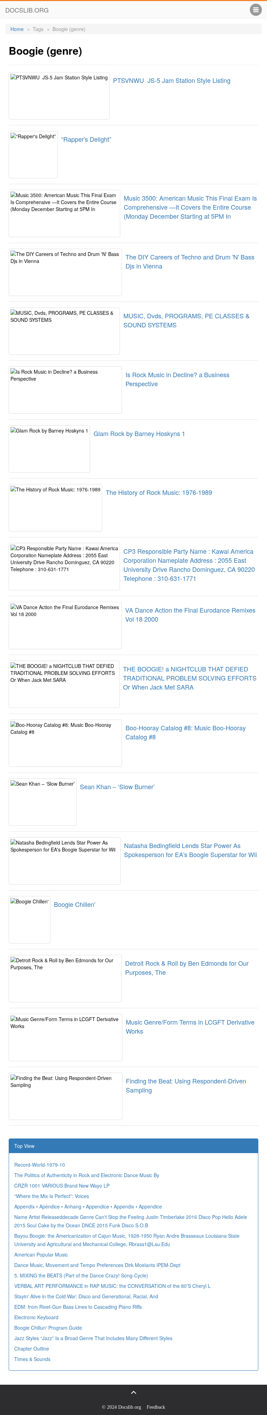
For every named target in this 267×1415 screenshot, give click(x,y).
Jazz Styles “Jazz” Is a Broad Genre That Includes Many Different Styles (93, 1338)
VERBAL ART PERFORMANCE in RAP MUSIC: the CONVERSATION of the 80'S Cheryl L (112, 1285)
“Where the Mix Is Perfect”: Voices (51, 1195)
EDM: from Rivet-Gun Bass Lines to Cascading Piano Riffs (78, 1306)
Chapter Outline (31, 1348)
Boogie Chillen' (74, 904)
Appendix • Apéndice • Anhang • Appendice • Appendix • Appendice (88, 1206)
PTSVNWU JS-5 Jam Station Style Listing (171, 80)
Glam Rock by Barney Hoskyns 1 (139, 433)
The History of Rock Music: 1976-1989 (159, 492)
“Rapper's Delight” (86, 138)
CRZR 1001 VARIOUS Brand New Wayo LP (62, 1185)
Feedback (156, 1407)
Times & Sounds (32, 1358)
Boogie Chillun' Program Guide (48, 1327)
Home (17, 28)
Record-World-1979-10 (39, 1164)
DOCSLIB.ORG (27, 9)
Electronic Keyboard (36, 1317)
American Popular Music (41, 1254)
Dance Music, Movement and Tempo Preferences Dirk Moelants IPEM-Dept (97, 1264)
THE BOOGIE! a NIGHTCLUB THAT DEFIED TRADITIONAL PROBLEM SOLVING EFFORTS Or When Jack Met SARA (190, 677)
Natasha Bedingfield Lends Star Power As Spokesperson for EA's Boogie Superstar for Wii (190, 850)
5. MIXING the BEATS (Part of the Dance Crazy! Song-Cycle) (81, 1275)
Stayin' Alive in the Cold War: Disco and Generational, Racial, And (86, 1296)
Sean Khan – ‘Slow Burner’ (117, 786)
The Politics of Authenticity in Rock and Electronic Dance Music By (86, 1175)
